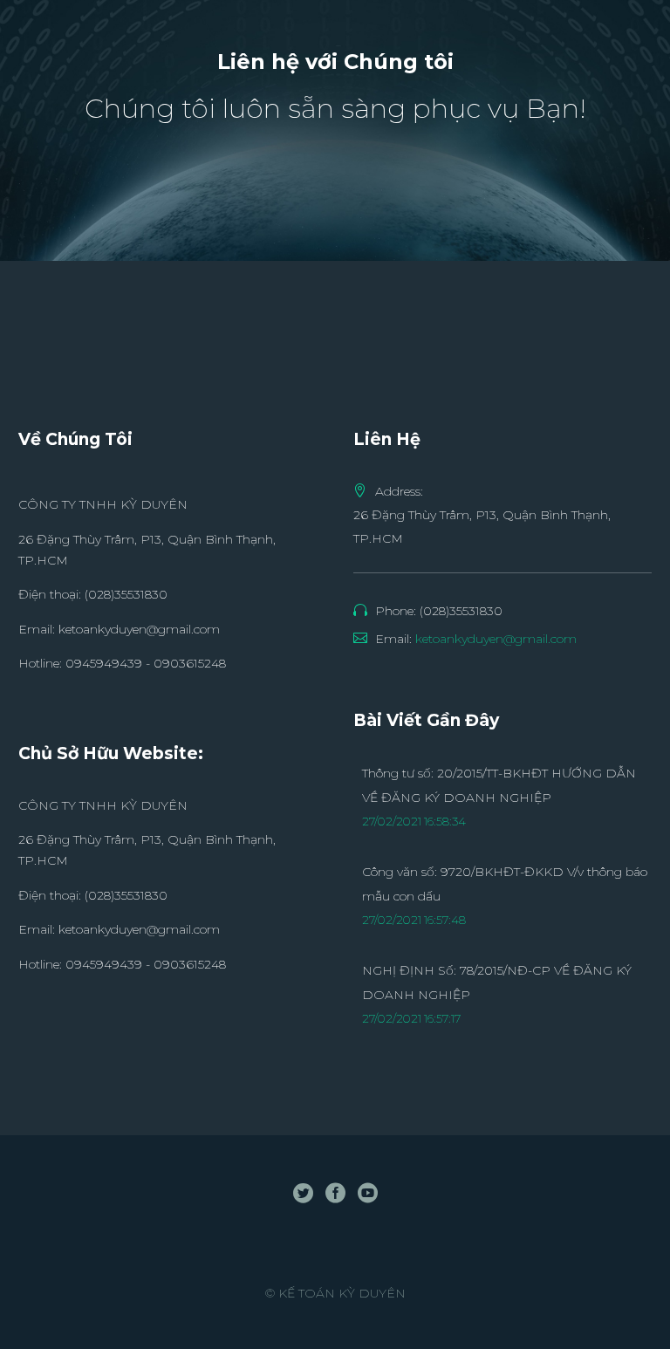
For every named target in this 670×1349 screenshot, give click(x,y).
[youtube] (367, 1192)
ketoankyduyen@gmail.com (139, 629)
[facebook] (335, 1192)
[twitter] (303, 1192)
